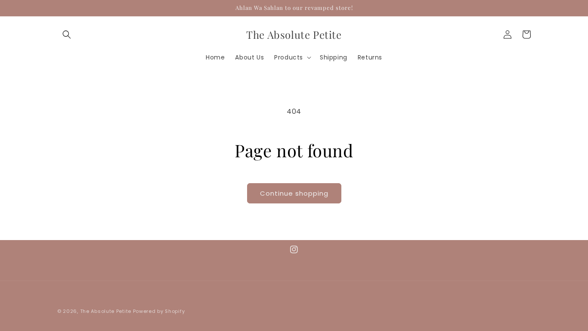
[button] (66, 34)
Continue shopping (294, 193)
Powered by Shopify (159, 311)
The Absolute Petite (105, 311)
